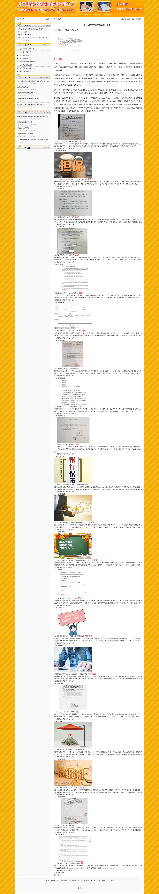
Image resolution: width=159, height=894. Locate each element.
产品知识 (85, 15)
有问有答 (97, 15)
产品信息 (62, 15)
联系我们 (108, 15)
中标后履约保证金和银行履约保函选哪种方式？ (32, 116)
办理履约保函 (24, 58)
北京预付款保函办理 (26, 62)
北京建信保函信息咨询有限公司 (64, 148)
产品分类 (74, 15)
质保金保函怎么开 (23, 87)
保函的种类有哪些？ (24, 128)
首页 (50, 15)
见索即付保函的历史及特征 (26, 93)
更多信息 (57, 875)
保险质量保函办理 (25, 71)
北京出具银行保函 (25, 49)
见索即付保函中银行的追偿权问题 (28, 99)
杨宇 (112, 880)
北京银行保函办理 (25, 52)
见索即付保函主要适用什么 (26, 134)
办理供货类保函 (25, 65)
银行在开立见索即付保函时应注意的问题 (30, 104)
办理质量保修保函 (25, 68)
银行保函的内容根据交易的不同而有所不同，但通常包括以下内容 (33, 81)
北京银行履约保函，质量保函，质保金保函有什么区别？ (33, 140)
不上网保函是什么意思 (24, 122)
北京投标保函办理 (25, 55)
